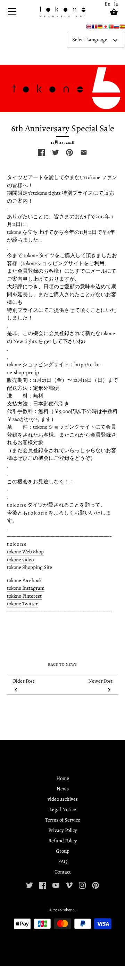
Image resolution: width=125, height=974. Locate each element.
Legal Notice (62, 809)
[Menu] (12, 13)
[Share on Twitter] (55, 152)
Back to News (62, 664)
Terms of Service (62, 819)
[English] (89, 28)
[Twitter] (29, 884)
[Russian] (116, 28)
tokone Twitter (22, 603)
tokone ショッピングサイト (38, 364)
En (107, 3)
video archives (63, 799)
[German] (100, 28)
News (63, 788)
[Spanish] (122, 28)
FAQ (62, 861)
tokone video (20, 559)
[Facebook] (42, 884)
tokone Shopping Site (29, 567)
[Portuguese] (111, 28)
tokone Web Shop (25, 551)
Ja (116, 3)
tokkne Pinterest (24, 596)
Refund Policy (62, 840)
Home (62, 778)
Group (62, 851)
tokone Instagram (25, 588)
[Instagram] (82, 884)
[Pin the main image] (69, 152)
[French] (94, 28)
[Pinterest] (95, 884)
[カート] (114, 12)
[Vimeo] (69, 884)
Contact (63, 871)
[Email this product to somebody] (83, 152)
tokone (68, 910)
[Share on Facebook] (41, 152)
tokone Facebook (24, 580)
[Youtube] (55, 884)
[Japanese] (105, 28)
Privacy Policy (62, 830)
